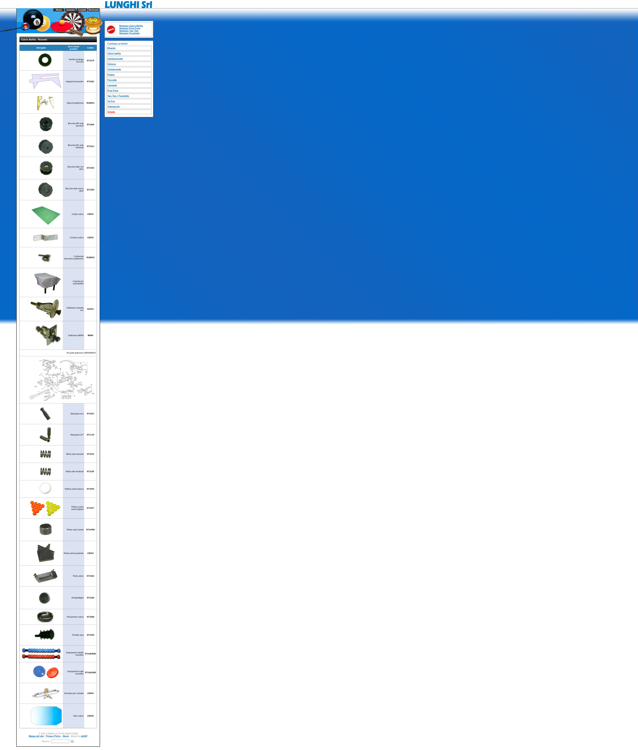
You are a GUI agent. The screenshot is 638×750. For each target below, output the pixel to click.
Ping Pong (112, 90)
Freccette (112, 80)
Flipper (111, 74)
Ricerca (46, 741)
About (66, 736)
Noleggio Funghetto (129, 33)
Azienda (70, 10)
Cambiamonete (115, 58)
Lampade (112, 85)
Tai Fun (111, 101)
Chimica (111, 64)
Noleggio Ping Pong (129, 28)
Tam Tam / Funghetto (118, 96)
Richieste (93, 10)
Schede (111, 112)
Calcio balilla (114, 53)
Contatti (82, 10)
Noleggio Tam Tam (129, 31)
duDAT (84, 736)
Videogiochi (113, 106)
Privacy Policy (53, 736)
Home (59, 10)
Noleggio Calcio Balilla (131, 26)
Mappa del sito (36, 736)
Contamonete (114, 69)
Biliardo (111, 48)
